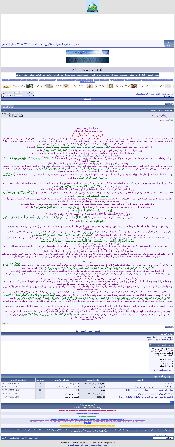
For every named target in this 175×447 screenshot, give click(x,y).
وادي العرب (59, 75)
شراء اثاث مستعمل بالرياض (87, 416)
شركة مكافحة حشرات (37, 421)
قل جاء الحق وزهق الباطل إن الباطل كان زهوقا (155, 394)
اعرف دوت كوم (32, 429)
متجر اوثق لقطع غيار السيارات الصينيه (87, 413)
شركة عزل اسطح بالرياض (90, 426)
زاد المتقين (134, 75)
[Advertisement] (87, 26)
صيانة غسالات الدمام (125, 421)
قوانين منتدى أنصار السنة (163, 370)
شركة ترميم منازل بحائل (96, 419)
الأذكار (143, 75)
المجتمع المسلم (142, 94)
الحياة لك (49, 429)
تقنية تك (132, 429)
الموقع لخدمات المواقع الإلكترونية (159, 435)
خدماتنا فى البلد (96, 431)
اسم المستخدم (28, 93)
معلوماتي (70, 75)
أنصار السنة (166, 94)
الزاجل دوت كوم (86, 431)
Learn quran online (148, 80)
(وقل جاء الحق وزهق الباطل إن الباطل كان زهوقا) (154, 387)
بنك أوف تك (21, 75)
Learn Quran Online (101, 80)
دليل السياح (139, 429)
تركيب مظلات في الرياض (77, 410)
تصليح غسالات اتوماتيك (52, 421)
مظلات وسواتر (111, 410)
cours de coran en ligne (66, 80)
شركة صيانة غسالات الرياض (83, 421)
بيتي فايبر (121, 419)
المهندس (168, 429)
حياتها (49, 75)
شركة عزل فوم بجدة (111, 419)
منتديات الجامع (120, 75)
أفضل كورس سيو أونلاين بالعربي (100, 429)
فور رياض (56, 429)
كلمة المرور (29, 96)
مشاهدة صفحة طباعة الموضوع (159, 337)
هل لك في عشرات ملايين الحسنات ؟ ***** (66, 44)
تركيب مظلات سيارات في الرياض (95, 410)
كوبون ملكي (41, 429)
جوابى (31, 75)
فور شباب (40, 75)
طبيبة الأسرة (82, 75)
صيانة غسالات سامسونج (66, 421)
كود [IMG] (169, 364)
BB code (168, 359)
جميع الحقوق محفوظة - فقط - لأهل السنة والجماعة (87, 445)
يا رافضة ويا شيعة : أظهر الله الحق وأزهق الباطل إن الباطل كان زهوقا (146, 397)
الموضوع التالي (80, 331)
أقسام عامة (155, 94)
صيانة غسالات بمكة (99, 421)
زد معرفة (107, 75)
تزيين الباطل (168, 383)
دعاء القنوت (88, 423)
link (172, 402)
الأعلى (3, 438)
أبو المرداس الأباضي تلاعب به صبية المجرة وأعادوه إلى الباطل (149, 390)
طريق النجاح (95, 75)
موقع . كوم (114, 429)
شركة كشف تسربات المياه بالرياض (71, 426)
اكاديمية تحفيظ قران (117, 80)
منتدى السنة (153, 75)
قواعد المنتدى (13, 438)
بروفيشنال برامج (124, 429)
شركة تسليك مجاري (57, 419)
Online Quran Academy (29, 80)
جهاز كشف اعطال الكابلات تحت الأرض (76, 419)
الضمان (78, 429)
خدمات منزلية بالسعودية (67, 429)
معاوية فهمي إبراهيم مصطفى (162, 115)
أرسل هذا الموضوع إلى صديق (159, 339)
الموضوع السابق (94, 331)
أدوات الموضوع (7, 107)
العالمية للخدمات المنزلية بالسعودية (154, 429)
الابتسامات (169, 362)
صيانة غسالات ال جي (112, 421)
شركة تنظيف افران (139, 421)
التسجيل (87, 99)
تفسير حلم (76, 431)
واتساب (72, 69)
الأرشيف (24, 438)
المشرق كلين (85, 429)
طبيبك (25, 429)
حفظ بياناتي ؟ (7, 93)
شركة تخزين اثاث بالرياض (107, 426)
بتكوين (70, 431)
